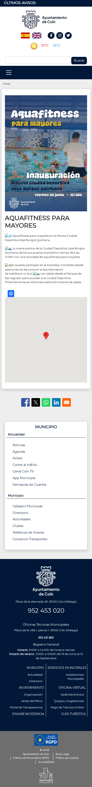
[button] (46, 153)
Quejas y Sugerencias (69, 701)
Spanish (25, 34)
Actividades (22, 519)
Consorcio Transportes (30, 539)
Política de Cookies (67, 757)
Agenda (19, 452)
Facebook (53, 40)
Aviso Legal (62, 754)
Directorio (20, 513)
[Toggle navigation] (8, 72)
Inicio (6, 83)
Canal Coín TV (23, 471)
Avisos (17, 458)
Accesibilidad (46, 761)
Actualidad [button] (16, 434)
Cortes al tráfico (25, 465)
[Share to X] (35, 402)
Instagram (62, 40)
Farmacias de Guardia (29, 485)
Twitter (69, 40)
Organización (33, 694)
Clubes (18, 526)
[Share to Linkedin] (56, 402)
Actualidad (35, 674)
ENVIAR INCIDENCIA (28, 714)
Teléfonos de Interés (28, 532)
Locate (11, 293)
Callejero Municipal (27, 506)
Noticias (19, 445)
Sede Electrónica (72, 694)
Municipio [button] (16, 495)
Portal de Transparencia (26, 707)
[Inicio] (46, 19)
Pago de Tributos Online (67, 707)
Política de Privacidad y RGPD (31, 757)
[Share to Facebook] (25, 402)
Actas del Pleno (32, 701)
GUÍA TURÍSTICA (73, 714)
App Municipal (24, 478)
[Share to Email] (66, 402)
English (37, 34)
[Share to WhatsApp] (46, 402)
